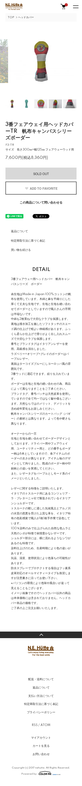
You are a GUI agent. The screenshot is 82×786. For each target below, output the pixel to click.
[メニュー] (75, 6)
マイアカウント (41, 737)
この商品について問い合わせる (41, 202)
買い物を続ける (21, 249)
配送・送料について (41, 679)
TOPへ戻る (41, 635)
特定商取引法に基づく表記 (28, 240)
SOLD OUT (41, 174)
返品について (19, 231)
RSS (35, 725)
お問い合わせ (41, 754)
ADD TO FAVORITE (44, 188)
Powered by (29, 774)
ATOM (45, 725)
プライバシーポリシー (41, 712)
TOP (11, 17)
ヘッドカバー (26, 17)
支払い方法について (41, 695)
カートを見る (41, 745)
